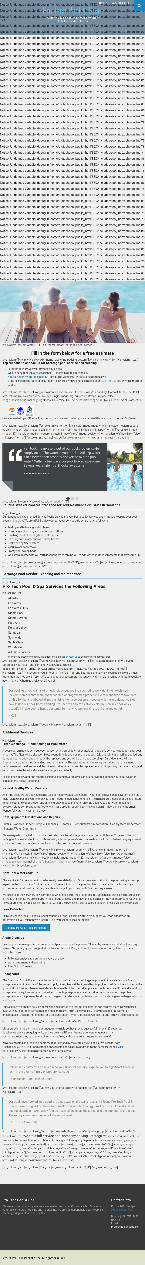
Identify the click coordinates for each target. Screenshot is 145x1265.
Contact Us (120, 30)
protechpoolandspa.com (125, 1226)
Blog (103, 30)
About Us (87, 30)
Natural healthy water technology (28, 376)
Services (38, 30)
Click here (108, 380)
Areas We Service (63, 30)
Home (22, 30)
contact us (72, 656)
